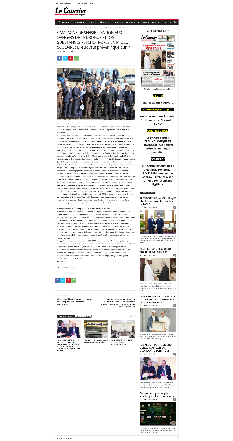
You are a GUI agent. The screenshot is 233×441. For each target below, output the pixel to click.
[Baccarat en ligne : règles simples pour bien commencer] (158, 414)
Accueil (59, 28)
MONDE (129, 22)
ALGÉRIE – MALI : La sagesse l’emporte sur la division (155, 250)
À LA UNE (63, 22)
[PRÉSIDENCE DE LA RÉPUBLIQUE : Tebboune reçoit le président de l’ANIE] (158, 222)
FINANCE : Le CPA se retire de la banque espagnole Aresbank (96, 341)
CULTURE (117, 22)
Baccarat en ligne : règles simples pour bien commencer (157, 395)
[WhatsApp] (76, 58)
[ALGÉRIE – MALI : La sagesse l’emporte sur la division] (158, 269)
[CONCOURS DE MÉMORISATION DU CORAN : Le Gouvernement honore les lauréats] (158, 320)
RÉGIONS (103, 22)
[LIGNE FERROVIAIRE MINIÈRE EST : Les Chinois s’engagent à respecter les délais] (123, 329)
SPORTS (91, 22)
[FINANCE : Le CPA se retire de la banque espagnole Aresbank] (96, 329)
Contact (166, 22)
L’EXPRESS (142, 22)
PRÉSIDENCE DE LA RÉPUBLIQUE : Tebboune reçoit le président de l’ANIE (158, 201)
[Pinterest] (70, 58)
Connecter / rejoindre (84, 3)
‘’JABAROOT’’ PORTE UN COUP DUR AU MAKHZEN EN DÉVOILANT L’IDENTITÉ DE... (156, 347)
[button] (175, 22)
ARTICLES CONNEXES (66, 316)
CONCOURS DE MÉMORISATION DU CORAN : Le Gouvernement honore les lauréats (157, 299)
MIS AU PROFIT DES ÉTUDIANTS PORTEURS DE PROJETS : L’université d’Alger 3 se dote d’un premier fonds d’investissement (118, 303)
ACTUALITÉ (77, 22)
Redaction (143, 207)
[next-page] (133, 316)
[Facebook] (59, 58)
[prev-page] (130, 316)
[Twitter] (65, 58)
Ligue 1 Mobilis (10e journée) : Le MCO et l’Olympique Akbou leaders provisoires (74, 301)
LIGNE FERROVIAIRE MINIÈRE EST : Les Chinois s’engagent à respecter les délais (122, 342)
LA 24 (154, 22)
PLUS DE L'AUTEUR (83, 316)
